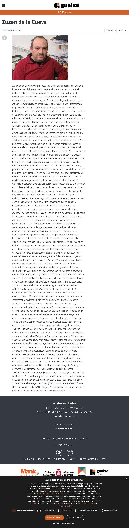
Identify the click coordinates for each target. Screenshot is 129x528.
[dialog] (64, 502)
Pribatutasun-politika (64, 506)
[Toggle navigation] (3, 5)
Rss (103, 459)
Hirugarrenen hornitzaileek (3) (48, 493)
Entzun (109, 30)
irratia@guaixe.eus (65, 428)
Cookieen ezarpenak (85, 503)
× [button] (126, 479)
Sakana (64, 12)
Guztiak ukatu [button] (75, 518)
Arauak (73, 459)
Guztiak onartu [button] (54, 518)
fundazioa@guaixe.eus (64, 416)
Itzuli (120, 30)
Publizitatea (60, 459)
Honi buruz (29, 459)
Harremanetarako (89, 459)
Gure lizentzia (48, 438)
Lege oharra (44, 459)
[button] (64, 523)
